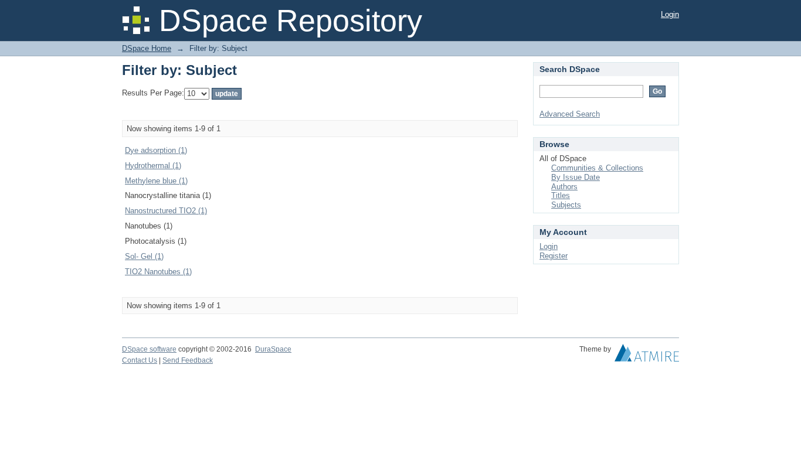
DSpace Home (146, 48)
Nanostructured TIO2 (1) (166, 210)
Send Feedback (187, 360)
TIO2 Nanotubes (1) (158, 271)
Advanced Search (569, 114)
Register (553, 255)
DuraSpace (273, 349)
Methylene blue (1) (156, 180)
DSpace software (149, 349)
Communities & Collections (597, 167)
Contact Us (139, 360)
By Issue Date (575, 177)
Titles (560, 195)
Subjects (566, 204)
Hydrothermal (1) (153, 165)
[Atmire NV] (647, 356)
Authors (564, 186)
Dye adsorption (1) (156, 150)
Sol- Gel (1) (144, 256)
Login (670, 14)
